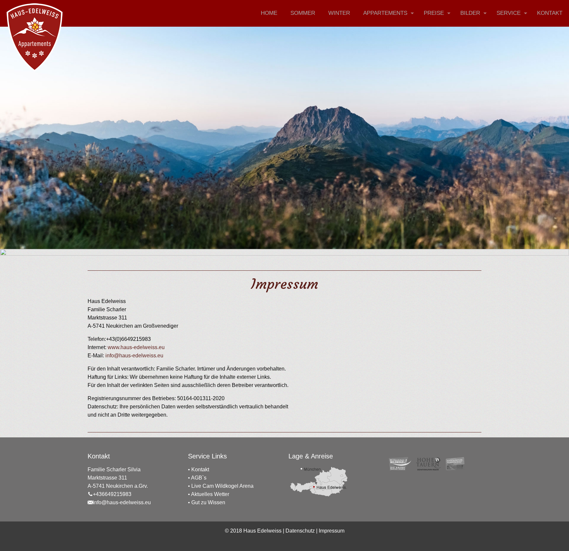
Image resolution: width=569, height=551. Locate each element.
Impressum (331, 531)
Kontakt (200, 469)
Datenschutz (300, 531)
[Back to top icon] (537, 537)
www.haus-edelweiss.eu (136, 347)
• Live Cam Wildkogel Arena (221, 486)
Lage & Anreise (310, 456)
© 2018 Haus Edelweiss (253, 531)
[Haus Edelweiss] (35, 37)
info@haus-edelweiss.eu (133, 355)
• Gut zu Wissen (206, 502)
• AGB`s (197, 478)
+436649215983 (112, 494)
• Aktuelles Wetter (208, 494)
